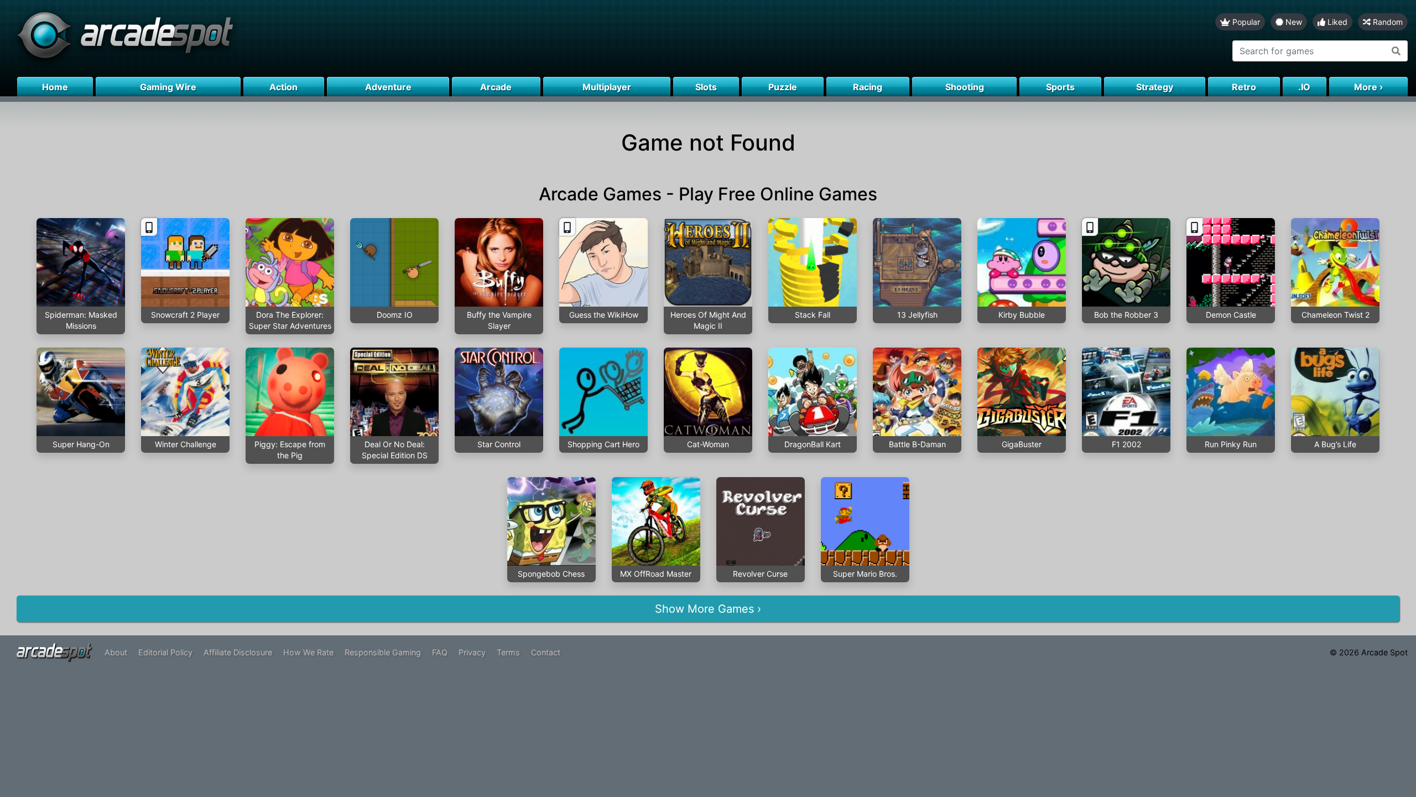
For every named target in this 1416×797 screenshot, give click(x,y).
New (1292, 22)
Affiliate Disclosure (238, 652)
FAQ (439, 652)
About (116, 652)
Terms (508, 652)
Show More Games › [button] (708, 608)
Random (1387, 22)
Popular (1245, 22)
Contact (545, 652)
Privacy (472, 652)
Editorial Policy (165, 652)
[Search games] (1396, 50)
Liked (1336, 22)
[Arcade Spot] (354, 38)
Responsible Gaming (383, 652)
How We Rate (308, 652)
